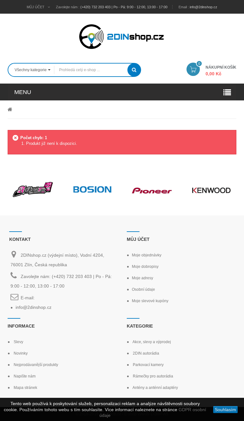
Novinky (20, 353)
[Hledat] (134, 70)
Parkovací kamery (148, 365)
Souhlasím (225, 409)
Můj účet (138, 239)
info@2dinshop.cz (203, 7)
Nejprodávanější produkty (35, 365)
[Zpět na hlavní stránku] (10, 109)
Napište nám (24, 376)
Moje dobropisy (145, 266)
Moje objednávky (146, 255)
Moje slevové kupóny (150, 301)
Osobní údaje (143, 289)
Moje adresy (142, 278)
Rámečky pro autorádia (152, 376)
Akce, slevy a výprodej (151, 342)
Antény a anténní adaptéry (155, 387)
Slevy (18, 342)
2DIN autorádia (145, 353)
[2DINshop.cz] (122, 36)
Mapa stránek (25, 387)
